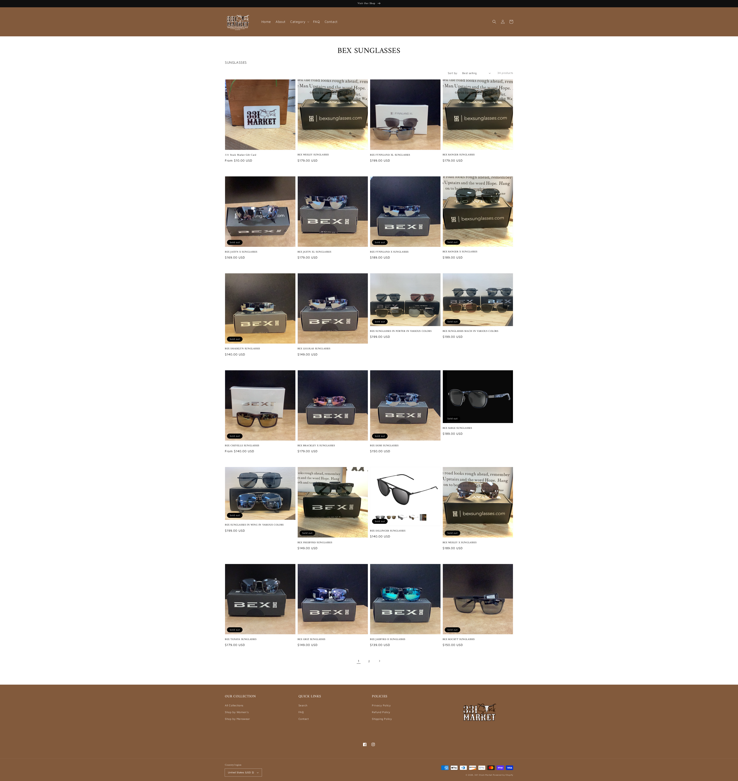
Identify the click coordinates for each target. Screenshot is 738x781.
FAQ (301, 712)
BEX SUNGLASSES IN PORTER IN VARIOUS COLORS (400, 331)
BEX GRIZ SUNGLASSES (311, 639)
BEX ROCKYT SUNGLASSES (459, 639)
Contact (303, 718)
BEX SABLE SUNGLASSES (457, 428)
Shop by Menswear (237, 718)
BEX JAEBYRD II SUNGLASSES (387, 639)
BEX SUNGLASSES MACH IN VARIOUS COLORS (470, 331)
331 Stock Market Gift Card (240, 155)
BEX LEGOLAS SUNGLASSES (314, 348)
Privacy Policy (381, 705)
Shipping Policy (382, 718)
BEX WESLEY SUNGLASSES (313, 155)
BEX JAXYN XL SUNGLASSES (314, 252)
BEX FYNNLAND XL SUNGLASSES (390, 155)
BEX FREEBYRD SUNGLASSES (315, 542)
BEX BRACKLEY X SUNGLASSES (316, 445)
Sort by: (453, 73)
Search (303, 705)
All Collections (234, 705)
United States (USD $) (241, 772)
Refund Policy (381, 712)
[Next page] (379, 661)
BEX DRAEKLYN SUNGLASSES (242, 348)
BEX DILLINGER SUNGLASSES (387, 531)
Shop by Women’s (237, 712)
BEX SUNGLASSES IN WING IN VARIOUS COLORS (254, 525)
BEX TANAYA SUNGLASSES (241, 639)
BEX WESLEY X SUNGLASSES (460, 542)
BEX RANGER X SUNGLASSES (460, 252)
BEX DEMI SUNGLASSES (384, 445)
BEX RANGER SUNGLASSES (459, 155)
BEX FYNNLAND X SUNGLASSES (389, 252)
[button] (494, 22)
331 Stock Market (484, 775)
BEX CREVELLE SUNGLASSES (242, 445)
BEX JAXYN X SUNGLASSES (241, 252)
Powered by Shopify (503, 775)
